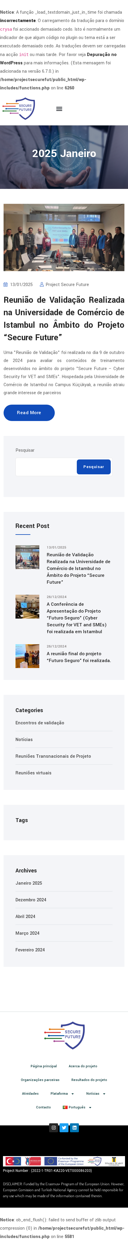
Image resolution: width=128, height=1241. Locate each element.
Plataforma (59, 1093)
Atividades (30, 1093)
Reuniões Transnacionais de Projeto (53, 756)
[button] (59, 109)
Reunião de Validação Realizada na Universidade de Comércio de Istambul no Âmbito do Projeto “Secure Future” (78, 568)
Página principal (44, 1066)
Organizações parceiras (40, 1080)
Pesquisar (25, 450)
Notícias (24, 740)
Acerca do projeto (83, 1066)
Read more (29, 412)
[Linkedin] (74, 1127)
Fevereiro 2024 (30, 950)
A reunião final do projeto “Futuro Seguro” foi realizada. (79, 657)
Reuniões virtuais (33, 773)
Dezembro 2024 (30, 900)
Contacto (43, 1107)
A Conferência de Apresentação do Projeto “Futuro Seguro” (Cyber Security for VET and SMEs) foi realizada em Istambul (77, 618)
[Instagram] (53, 1127)
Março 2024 (27, 933)
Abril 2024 (25, 917)
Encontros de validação (39, 723)
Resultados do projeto (89, 1080)
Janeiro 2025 (28, 883)
